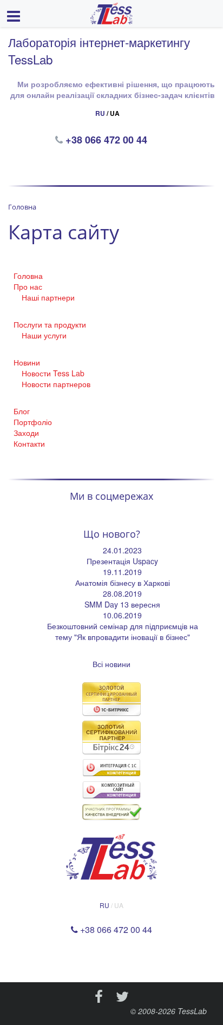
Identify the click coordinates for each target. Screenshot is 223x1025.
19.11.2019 (122, 571)
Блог (22, 411)
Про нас (28, 286)
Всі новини (111, 663)
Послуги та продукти (50, 324)
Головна (28, 275)
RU (100, 113)
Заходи (26, 432)
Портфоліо (33, 421)
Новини (27, 362)
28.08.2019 (122, 593)
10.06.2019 (122, 615)
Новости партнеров (56, 383)
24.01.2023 (122, 550)
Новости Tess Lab (53, 373)
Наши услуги (44, 335)
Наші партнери (48, 297)
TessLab (192, 1011)
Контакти (29, 443)
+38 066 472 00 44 (107, 140)
